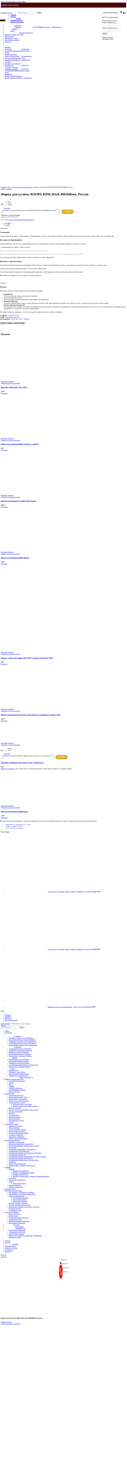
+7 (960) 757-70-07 (121, 5)
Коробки (8, 47)
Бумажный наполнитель (13, 51)
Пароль (109, 28)
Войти (105, 33)
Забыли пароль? (107, 37)
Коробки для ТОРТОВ (12, 64)
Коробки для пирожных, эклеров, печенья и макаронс (12, 67)
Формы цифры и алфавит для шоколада (18, 78)
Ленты (7, 53)
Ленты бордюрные (11, 58)
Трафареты (8, 74)
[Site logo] (6, 13)
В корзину (61, 757)
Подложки (8, 49)
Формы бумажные (11, 54)
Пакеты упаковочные (12, 56)
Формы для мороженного (13, 76)
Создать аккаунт (112, 17)
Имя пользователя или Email (109, 21)
